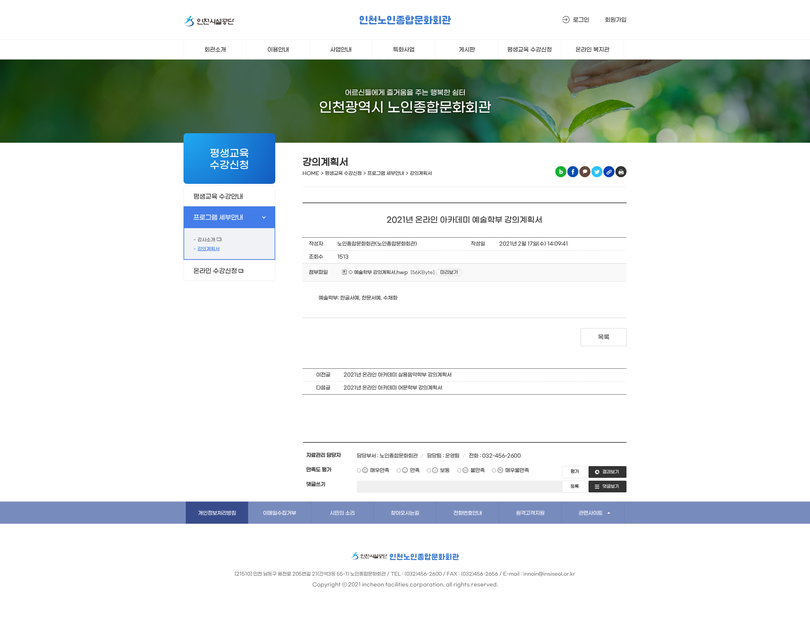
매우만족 (379, 470)
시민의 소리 (342, 513)
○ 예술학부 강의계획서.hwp (377, 272)
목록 (603, 337)
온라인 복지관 (592, 50)
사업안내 (341, 50)
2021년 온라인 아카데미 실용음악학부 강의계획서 (398, 375)
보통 (445, 470)
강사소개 (206, 240)
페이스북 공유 (572, 171)
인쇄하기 (620, 171)
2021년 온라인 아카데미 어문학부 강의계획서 (393, 388)
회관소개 (215, 50)
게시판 (467, 50)
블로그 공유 (560, 171)
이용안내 (278, 50)
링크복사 (608, 171)
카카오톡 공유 (584, 171)
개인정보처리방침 (217, 513)
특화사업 (403, 50)
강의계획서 (208, 249)
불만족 (477, 470)
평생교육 (529, 50)
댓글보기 (610, 486)
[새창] (209, 22)
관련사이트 (590, 513)
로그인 (581, 20)
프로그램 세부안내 (218, 218)
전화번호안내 (467, 513)
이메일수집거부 (279, 513)
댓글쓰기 (315, 484)
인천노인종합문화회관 (405, 21)
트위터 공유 (596, 171)
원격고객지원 (530, 513)
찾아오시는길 (405, 513)
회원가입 (615, 20)
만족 (415, 470)
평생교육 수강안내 (218, 197)
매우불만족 (517, 470)
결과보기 (610, 472)
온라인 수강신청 (215, 271)
